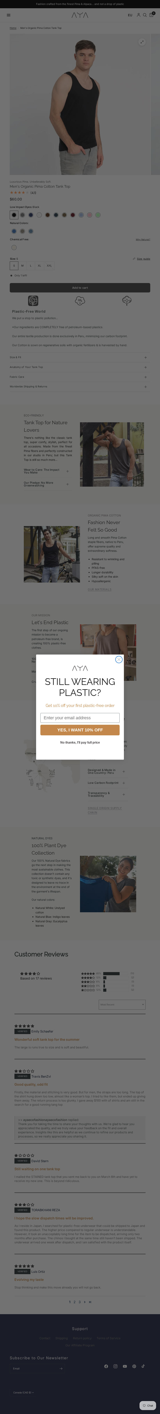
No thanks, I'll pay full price (80, 742)
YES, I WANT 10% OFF (80, 729)
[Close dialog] (119, 659)
